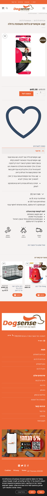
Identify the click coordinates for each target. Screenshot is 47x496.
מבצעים (27, 2)
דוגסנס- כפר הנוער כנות (37, 336)
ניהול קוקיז (21, 492)
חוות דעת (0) (35, 194)
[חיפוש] (7, 8)
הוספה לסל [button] (41, 295)
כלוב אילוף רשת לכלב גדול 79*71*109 (17, 288)
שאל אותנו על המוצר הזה (36, 245)
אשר (40, 492)
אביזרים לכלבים (43, 13)
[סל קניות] (3, 8)
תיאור (37, 150)
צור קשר (13, 2)
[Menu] (43, 8)
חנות (34, 2)
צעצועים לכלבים (32, 13)
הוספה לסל (26, 93)
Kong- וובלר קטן (41, 286)
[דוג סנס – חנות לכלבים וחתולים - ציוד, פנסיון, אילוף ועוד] (23, 8)
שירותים (20, 2)
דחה (32, 492)
